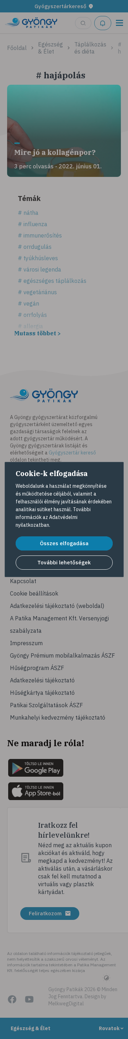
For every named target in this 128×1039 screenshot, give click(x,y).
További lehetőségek (64, 562)
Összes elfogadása (64, 543)
